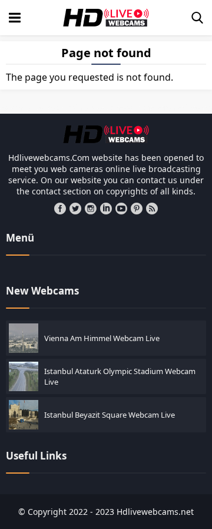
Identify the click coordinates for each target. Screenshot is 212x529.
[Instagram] (91, 208)
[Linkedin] (106, 208)
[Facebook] (60, 208)
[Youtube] (121, 208)
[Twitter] (75, 208)
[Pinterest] (137, 208)
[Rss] (152, 208)
